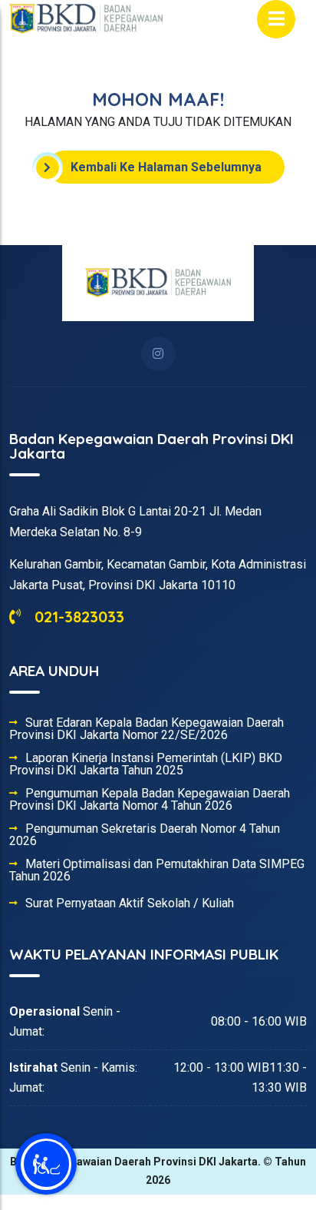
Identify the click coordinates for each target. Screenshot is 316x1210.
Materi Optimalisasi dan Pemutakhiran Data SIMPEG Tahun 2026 (156, 870)
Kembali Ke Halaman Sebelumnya (166, 167)
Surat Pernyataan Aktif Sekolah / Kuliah (129, 903)
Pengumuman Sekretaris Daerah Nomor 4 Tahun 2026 (144, 835)
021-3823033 (77, 616)
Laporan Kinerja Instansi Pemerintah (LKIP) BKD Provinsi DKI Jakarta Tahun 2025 (145, 764)
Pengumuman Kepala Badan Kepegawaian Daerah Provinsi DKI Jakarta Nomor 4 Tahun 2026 (149, 799)
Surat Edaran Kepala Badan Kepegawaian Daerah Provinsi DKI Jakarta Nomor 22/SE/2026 (146, 729)
